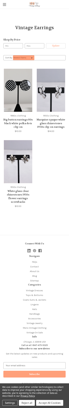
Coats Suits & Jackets (34, 300)
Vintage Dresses (34, 290)
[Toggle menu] (4, 4)
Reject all (27, 403)
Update (56, 45)
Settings (10, 403)
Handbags (34, 314)
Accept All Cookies (50, 403)
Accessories (34, 318)
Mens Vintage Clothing (34, 328)
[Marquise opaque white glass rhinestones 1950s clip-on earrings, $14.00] (51, 90)
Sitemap (34, 280)
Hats (34, 309)
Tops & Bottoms (34, 295)
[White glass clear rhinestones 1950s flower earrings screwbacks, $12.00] (18, 161)
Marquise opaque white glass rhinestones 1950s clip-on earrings (51, 123)
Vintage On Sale (34, 332)
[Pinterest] (34, 250)
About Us (34, 271)
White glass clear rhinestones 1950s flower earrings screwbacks (18, 196)
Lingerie (34, 304)
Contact (34, 266)
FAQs (34, 262)
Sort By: (9, 57)
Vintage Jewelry (35, 323)
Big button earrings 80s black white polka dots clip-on (18, 123)
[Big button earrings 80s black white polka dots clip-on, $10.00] (18, 90)
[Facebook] (40, 250)
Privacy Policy (27, 395)
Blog (34, 276)
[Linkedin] (29, 250)
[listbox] (23, 57)
